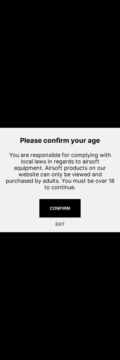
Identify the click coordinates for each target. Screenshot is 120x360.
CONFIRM (60, 208)
